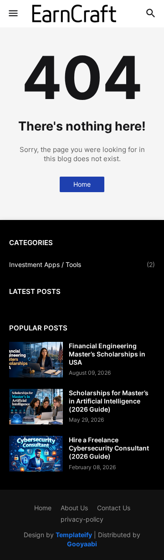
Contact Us (113, 508)
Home (82, 184)
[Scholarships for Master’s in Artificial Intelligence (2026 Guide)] (36, 406)
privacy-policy (82, 519)
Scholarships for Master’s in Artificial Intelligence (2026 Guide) (109, 401)
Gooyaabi (82, 544)
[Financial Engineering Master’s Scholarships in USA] (36, 359)
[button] (12, 13)
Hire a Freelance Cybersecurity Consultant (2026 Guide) (109, 448)
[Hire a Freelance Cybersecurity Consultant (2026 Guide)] (36, 453)
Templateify (74, 535)
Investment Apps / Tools (82, 264)
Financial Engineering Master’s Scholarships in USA (107, 354)
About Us (74, 508)
